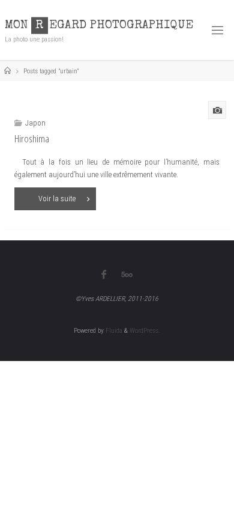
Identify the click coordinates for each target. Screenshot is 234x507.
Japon (35, 122)
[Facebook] (103, 274)
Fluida (113, 330)
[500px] (127, 274)
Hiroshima (31, 138)
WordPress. (145, 330)
